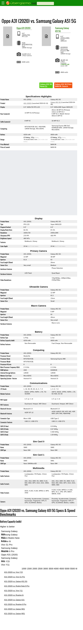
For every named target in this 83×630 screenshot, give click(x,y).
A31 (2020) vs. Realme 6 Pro (15, 604)
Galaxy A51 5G (56, 102)
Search (34, 3)
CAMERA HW (65, 64)
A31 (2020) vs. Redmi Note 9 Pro (16, 586)
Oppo (19, 28)
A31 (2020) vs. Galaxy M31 (14, 614)
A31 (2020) (25, 28)
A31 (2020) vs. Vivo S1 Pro (14, 577)
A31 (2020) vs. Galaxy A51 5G (15, 581)
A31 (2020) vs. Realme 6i (14, 595)
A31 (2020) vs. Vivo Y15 (13, 572)
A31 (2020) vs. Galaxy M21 (14, 609)
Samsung (59, 28)
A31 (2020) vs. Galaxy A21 (14, 600)
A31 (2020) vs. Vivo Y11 (13, 591)
